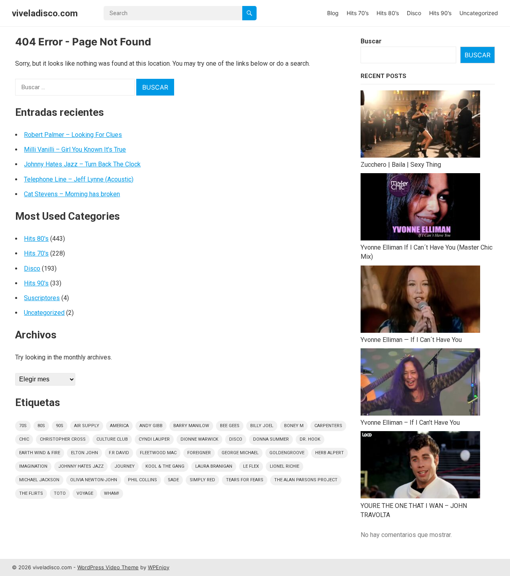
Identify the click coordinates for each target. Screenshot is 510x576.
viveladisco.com (45, 13)
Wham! (111, 493)
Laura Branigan (213, 466)
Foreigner (199, 452)
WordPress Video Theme (108, 567)
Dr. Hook (310, 439)
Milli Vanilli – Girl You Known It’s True (75, 149)
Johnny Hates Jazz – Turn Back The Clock (82, 164)
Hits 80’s (388, 13)
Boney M (294, 425)
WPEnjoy (158, 567)
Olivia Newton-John (93, 479)
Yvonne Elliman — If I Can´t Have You (411, 340)
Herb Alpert (329, 452)
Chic (24, 439)
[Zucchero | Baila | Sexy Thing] (420, 125)
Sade (173, 479)
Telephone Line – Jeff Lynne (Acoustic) (78, 179)
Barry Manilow (191, 425)
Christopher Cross (63, 439)
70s (23, 425)
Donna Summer (271, 439)
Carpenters (328, 425)
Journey (124, 466)
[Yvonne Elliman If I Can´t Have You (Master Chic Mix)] (420, 208)
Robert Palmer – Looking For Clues (73, 135)
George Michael (240, 452)
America (119, 425)
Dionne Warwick (199, 439)
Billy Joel (261, 425)
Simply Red (202, 479)
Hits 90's (36, 283)
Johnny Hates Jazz (81, 466)
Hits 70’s (358, 13)
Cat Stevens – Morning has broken (72, 194)
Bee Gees (229, 425)
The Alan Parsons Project (305, 479)
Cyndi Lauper (154, 439)
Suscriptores (42, 298)
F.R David (119, 452)
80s (41, 425)
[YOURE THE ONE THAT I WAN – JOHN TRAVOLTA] (420, 466)
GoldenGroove (286, 452)
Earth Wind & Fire (39, 452)
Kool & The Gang (164, 466)
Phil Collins (142, 479)
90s (59, 425)
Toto (60, 493)
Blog (333, 13)
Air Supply (86, 425)
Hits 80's (36, 238)
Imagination (33, 466)
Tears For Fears (244, 479)
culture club (112, 439)
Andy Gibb (151, 425)
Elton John (84, 452)
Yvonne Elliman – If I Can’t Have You (410, 422)
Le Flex (251, 466)
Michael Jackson (39, 479)
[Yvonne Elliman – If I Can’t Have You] (420, 383)
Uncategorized (478, 13)
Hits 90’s (440, 13)
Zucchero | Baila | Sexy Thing (401, 164)
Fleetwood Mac (158, 452)
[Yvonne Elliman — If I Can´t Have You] (420, 300)
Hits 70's (36, 253)
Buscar (371, 41)
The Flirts (31, 493)
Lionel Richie (284, 466)
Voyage (84, 493)
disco (235, 439)
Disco (414, 13)
